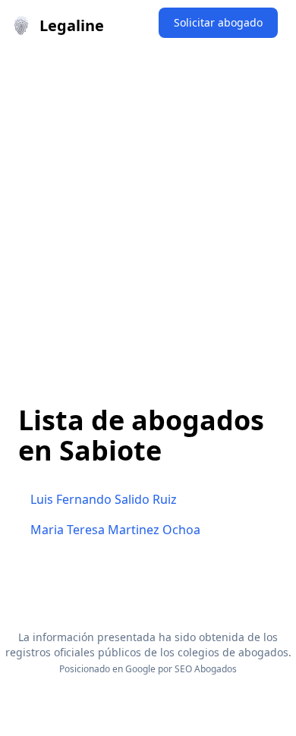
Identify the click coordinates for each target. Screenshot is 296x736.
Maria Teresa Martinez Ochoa (115, 529)
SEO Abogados (206, 668)
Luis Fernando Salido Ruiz (103, 499)
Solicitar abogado (218, 22)
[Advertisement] (148, 207)
